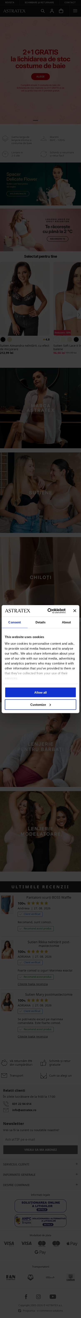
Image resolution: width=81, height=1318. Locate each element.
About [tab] (66, 622)
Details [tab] (41, 622)
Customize (38, 704)
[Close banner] (74, 610)
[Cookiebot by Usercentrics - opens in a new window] (49, 610)
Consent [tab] (14, 622)
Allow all (40, 692)
